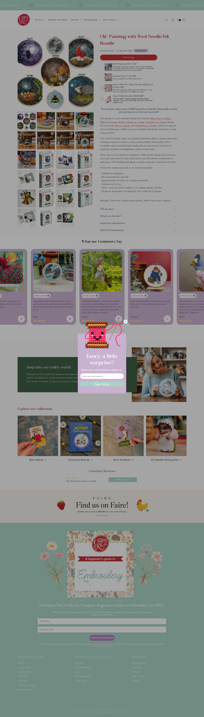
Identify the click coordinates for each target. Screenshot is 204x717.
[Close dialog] (125, 322)
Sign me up (102, 384)
